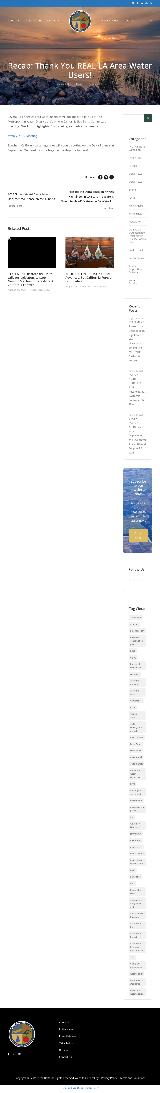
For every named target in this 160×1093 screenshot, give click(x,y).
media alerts (136, 847)
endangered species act (136, 792)
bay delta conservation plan (136, 641)
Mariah (79, 83)
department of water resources (137, 774)
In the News (66, 1029)
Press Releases (68, 1036)
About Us (14, 20)
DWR (132, 784)
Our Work (53, 20)
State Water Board (136, 925)
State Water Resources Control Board (136, 947)
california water (134, 692)
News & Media (110, 20)
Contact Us (65, 1057)
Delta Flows (135, 173)
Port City (93, 1078)
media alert (135, 840)
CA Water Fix (136, 700)
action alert (135, 617)
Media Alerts (136, 205)
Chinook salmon (134, 715)
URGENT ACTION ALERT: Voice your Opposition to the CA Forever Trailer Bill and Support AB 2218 (137, 435)
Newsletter (108, 38)
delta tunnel (136, 757)
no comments (96, 83)
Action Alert (135, 157)
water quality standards (136, 982)
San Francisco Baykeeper (136, 915)
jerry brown (135, 833)
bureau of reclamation (136, 666)
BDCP (132, 650)
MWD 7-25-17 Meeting (22, 136)
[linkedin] (142, 3)
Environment (136, 800)
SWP (132, 957)
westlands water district (136, 992)
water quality (136, 973)
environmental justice (137, 809)
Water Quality (133, 282)
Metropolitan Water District (136, 862)
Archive (133, 165)
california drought (134, 682)
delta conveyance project (136, 727)
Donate (130, 20)
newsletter (135, 876)
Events (133, 189)
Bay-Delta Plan (137, 630)
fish (132, 817)
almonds (134, 624)
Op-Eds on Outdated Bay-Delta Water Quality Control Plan (138, 236)
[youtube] (146, 3)
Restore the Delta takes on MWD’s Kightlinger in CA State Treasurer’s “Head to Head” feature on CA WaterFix (87, 196)
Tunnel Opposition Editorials (135, 269)
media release (137, 853)
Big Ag (133, 657)
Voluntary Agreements (136, 965)
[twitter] (132, 584)
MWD (132, 870)
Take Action (33, 20)
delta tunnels (136, 763)
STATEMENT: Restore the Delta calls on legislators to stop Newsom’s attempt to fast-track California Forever (31, 279)
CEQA (132, 707)
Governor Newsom (135, 825)
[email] (133, 3)
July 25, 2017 (64, 83)
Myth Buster (136, 213)
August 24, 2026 (136, 414)
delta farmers (136, 737)
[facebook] (137, 3)
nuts (132, 883)
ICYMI (132, 197)
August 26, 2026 (17, 289)
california (134, 674)
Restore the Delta (40, 289)
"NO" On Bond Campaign (137, 148)
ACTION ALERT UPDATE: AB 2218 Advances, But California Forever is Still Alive (88, 277)
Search (148, 118)
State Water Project (136, 935)
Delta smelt (135, 750)
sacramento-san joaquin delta (136, 903)
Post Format (136, 250)
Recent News (136, 258)
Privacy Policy (109, 1078)
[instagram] (151, 3)
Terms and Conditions (132, 1078)
